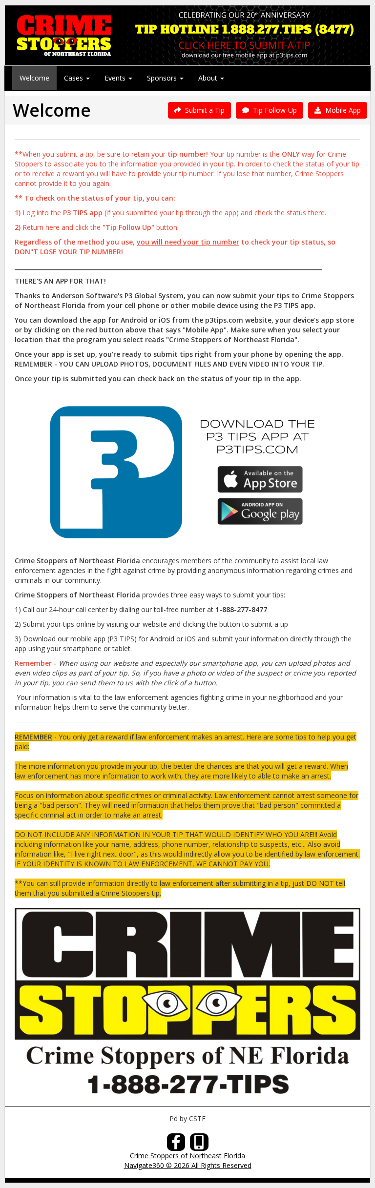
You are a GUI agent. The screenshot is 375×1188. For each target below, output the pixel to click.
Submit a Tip (203, 110)
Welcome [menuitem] (34, 77)
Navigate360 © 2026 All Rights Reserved (187, 1165)
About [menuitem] (208, 77)
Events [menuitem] (115, 77)
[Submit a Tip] (187, 35)
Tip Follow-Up (273, 110)
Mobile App (341, 110)
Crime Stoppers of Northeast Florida (187, 1155)
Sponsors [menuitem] (163, 77)
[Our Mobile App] (199, 1144)
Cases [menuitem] (74, 77)
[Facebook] (176, 1144)
